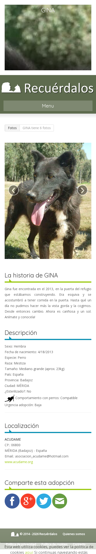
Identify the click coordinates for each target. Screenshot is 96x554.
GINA (48, 10)
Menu (48, 106)
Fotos (12, 128)
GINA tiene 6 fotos (37, 128)
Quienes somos (74, 534)
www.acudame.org (19, 462)
